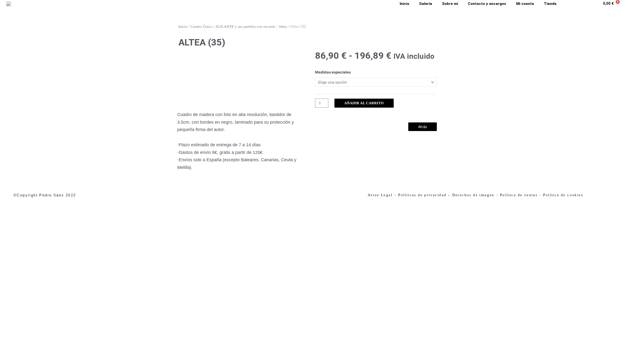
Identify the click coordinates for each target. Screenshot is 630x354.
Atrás (422, 126)
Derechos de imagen (473, 195)
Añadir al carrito (364, 103)
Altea (283, 27)
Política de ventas (518, 195)
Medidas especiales (333, 72)
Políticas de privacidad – (424, 195)
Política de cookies (563, 195)
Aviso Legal (380, 195)
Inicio (182, 27)
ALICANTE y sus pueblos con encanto (245, 27)
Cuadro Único (201, 27)
